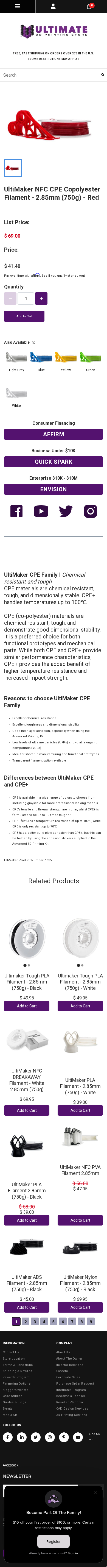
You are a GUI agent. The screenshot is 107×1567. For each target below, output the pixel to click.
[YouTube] (78, 1437)
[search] (53, 75)
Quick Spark (53, 462)
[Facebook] (8, 1437)
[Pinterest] (64, 1437)
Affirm (53, 434)
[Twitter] (36, 1437)
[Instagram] (50, 1437)
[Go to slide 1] (24, 965)
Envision (53, 489)
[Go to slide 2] (29, 965)
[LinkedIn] (22, 1437)
